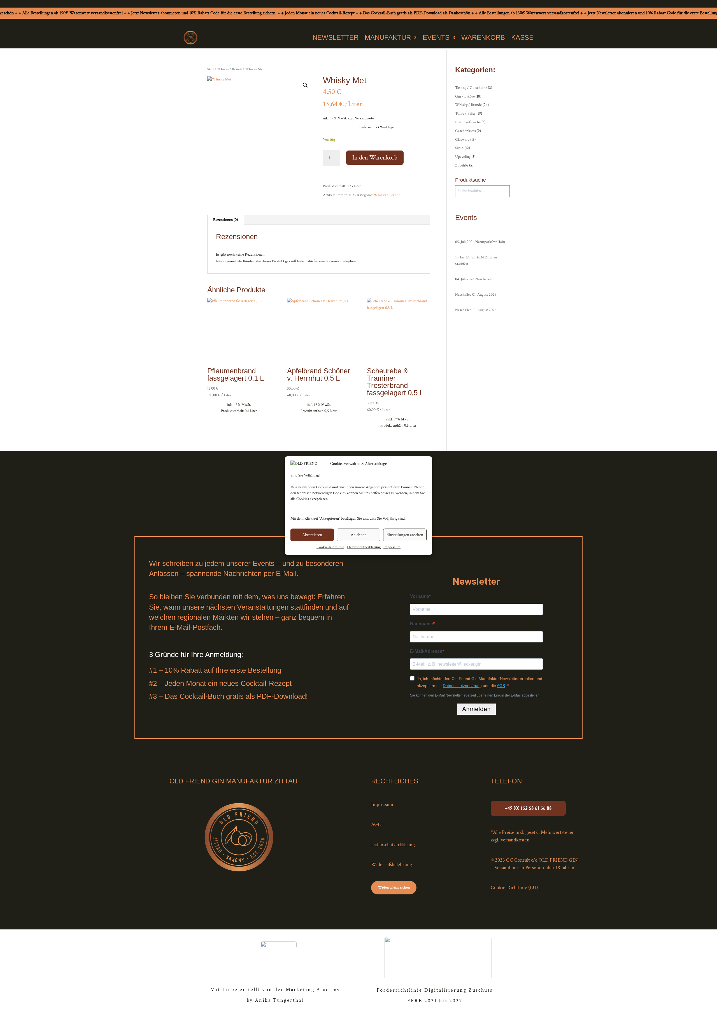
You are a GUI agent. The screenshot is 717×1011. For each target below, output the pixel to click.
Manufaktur (388, 37)
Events (436, 37)
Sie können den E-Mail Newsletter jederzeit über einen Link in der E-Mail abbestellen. (475, 695)
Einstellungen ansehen (405, 535)
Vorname (419, 596)
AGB (501, 685)
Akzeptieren (312, 535)
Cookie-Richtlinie (330, 547)
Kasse (522, 37)
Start (210, 69)
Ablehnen (359, 535)
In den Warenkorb (374, 158)
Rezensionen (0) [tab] (225, 219)
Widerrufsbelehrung (391, 864)
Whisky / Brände (229, 69)
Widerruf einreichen (394, 887)
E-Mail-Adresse (426, 651)
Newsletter (335, 37)
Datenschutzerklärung (364, 547)
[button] (305, 85)
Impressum (392, 547)
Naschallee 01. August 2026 (476, 294)
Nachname (421, 623)
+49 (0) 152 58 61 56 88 (528, 808)
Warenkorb (483, 37)
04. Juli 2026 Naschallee (473, 279)
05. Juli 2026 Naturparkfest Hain (480, 241)
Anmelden (476, 708)
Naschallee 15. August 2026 (476, 310)
